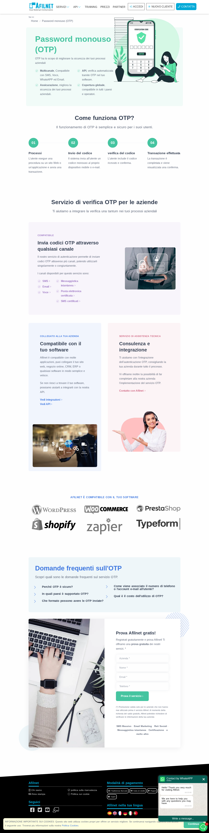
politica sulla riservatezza (83, 790)
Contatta (188, 6)
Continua (193, 824)
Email (45, 286)
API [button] (75, 7)
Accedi (138, 6)
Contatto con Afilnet (131, 390)
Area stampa (38, 794)
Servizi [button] (61, 7)
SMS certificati (69, 301)
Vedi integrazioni (50, 399)
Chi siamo (36, 790)
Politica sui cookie (79, 794)
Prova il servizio (131, 696)
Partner (119, 7)
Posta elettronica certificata (71, 293)
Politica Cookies (70, 825)
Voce (45, 292)
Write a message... (183, 818)
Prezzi (105, 7)
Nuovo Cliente (162, 6)
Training (91, 7)
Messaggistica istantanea (69, 283)
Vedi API (45, 404)
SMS (45, 281)
